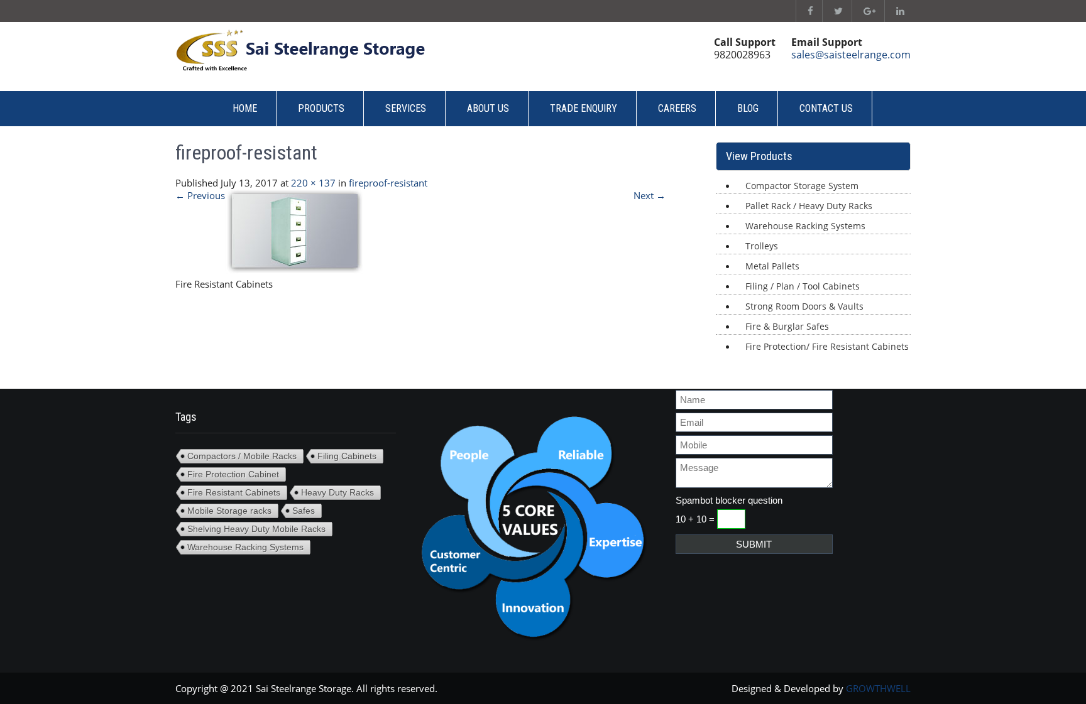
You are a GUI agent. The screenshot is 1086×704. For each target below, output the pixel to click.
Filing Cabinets (346, 456)
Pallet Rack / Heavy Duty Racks (808, 206)
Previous (200, 195)
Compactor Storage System (801, 186)
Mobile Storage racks (229, 511)
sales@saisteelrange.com (851, 55)
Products (321, 108)
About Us (488, 108)
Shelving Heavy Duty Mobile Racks (256, 529)
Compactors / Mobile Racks (242, 456)
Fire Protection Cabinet (233, 474)
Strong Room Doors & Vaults (804, 306)
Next (650, 195)
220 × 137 (313, 182)
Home (245, 108)
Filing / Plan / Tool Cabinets (802, 286)
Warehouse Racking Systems (805, 226)
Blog (748, 108)
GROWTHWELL (878, 688)
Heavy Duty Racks (337, 492)
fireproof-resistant (388, 182)
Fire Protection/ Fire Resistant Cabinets (827, 346)
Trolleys (761, 246)
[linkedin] (897, 11)
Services (405, 108)
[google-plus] (867, 11)
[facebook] (808, 11)
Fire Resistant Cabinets (233, 492)
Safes (303, 511)
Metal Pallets (772, 266)
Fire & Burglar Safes (787, 326)
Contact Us (826, 108)
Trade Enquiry (583, 108)
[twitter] (835, 11)
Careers (677, 108)
